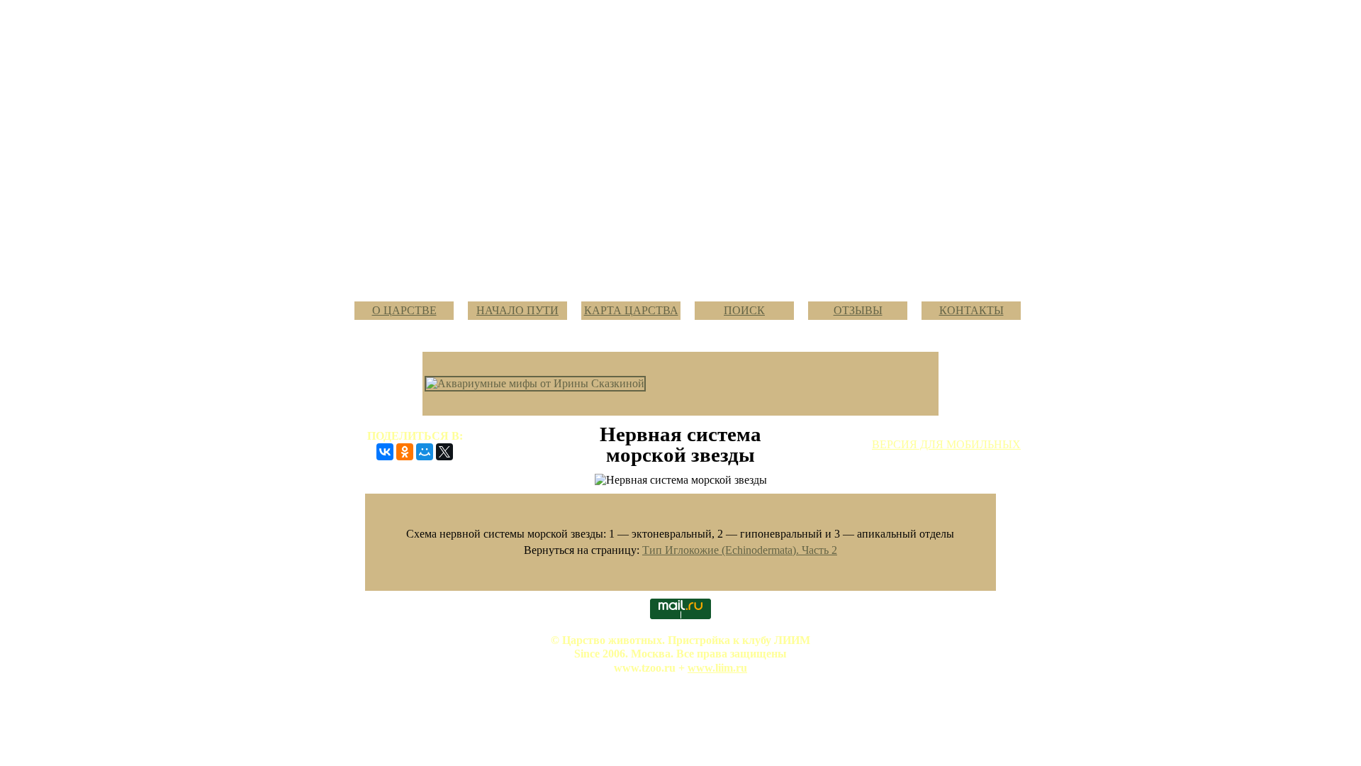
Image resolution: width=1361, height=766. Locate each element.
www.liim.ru (717, 668)
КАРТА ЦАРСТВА (631, 310)
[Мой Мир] (424, 451)
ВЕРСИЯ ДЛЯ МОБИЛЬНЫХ (946, 444)
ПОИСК (744, 310)
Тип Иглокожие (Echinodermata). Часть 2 (739, 550)
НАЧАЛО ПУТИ (517, 310)
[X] (444, 451)
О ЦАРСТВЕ (404, 310)
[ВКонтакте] (384, 451)
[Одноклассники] (404, 451)
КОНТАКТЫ (971, 310)
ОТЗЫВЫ (858, 310)
